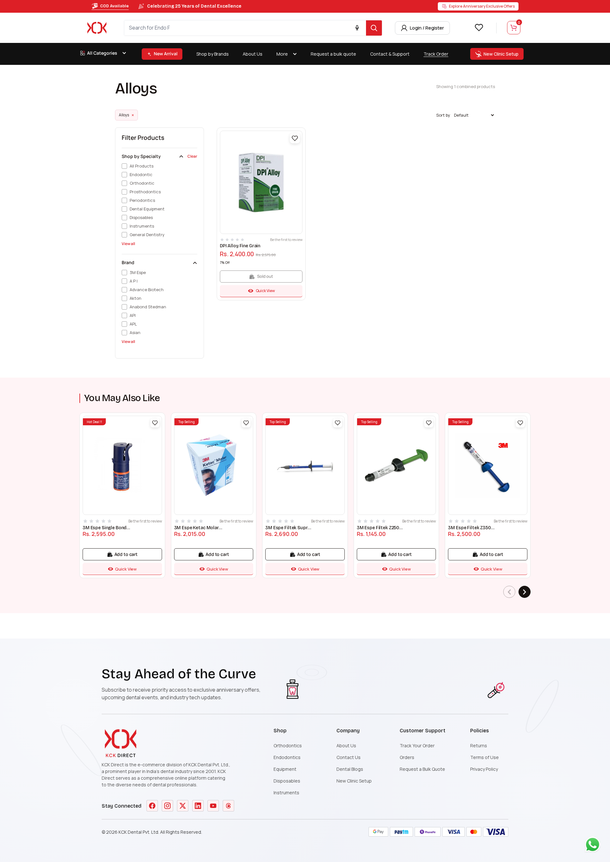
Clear (192, 156)
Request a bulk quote (333, 54)
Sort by (443, 115)
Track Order (436, 54)
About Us (252, 54)
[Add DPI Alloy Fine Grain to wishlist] (295, 138)
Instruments (286, 793)
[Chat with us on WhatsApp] (594, 846)
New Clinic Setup (354, 781)
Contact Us (348, 757)
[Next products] (524, 592)
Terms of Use (484, 757)
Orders (407, 757)
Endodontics (287, 757)
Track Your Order (417, 745)
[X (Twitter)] (182, 805)
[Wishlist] (478, 27)
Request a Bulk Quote (422, 769)
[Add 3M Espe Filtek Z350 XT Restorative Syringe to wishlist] (520, 423)
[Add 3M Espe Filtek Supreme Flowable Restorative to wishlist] (337, 423)
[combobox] (245, 28)
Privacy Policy (484, 769)
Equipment (285, 769)
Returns (478, 745)
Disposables (287, 781)
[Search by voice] (357, 28)
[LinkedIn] (198, 805)
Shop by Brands (212, 54)
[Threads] (228, 805)
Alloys (126, 115)
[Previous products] (509, 592)
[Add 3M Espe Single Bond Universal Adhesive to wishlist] (154, 423)
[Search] (374, 28)
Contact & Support (390, 54)
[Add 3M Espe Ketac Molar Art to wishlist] (246, 423)
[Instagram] (167, 805)
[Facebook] (152, 805)
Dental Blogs (349, 769)
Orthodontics (288, 745)
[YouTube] (213, 805)
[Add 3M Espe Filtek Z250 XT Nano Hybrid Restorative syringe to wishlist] (429, 423)
